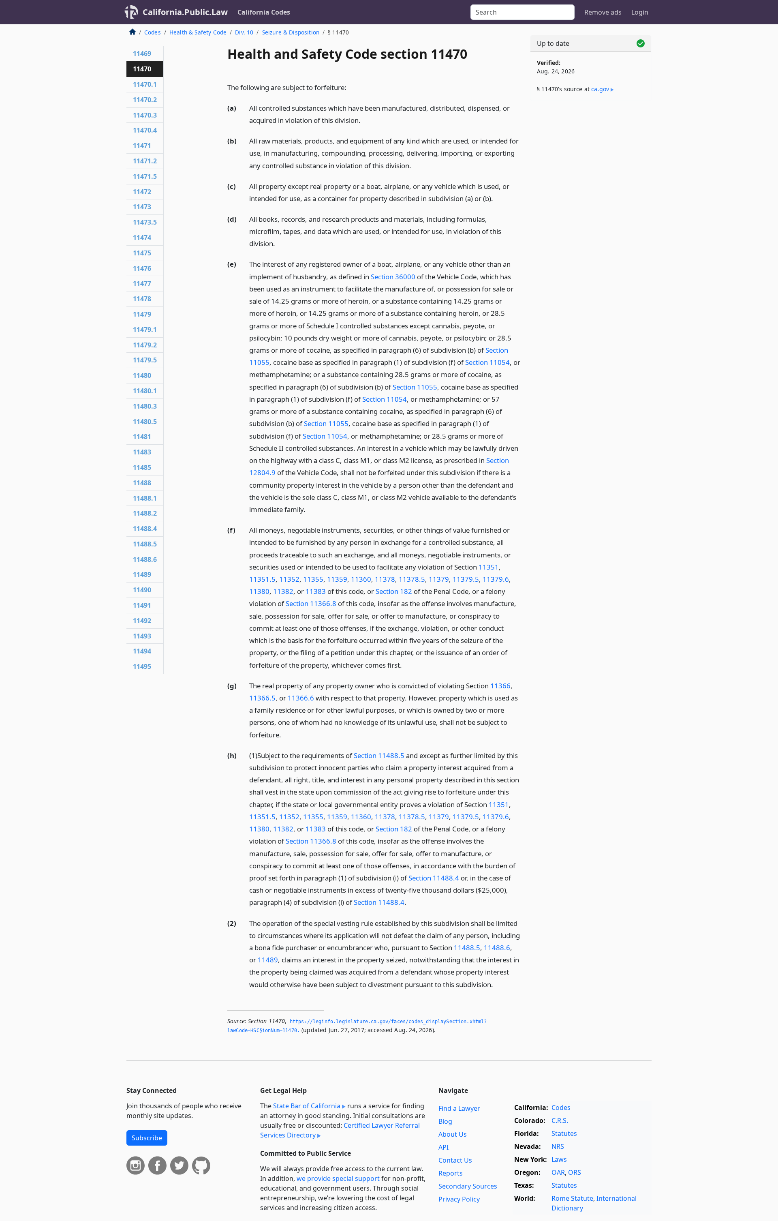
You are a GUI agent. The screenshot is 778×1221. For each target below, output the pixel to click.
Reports (450, 1173)
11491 (142, 605)
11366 (500, 685)
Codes (152, 32)
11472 (142, 191)
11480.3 (145, 406)
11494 (142, 651)
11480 (142, 375)
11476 (142, 268)
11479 (142, 314)
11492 (142, 620)
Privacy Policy (459, 1199)
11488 (142, 482)
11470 (142, 68)
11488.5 (467, 947)
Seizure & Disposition (290, 32)
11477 (142, 283)
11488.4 (145, 528)
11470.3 (145, 115)
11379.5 (466, 579)
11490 (142, 589)
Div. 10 (244, 32)
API (443, 1147)
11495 (142, 666)
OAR (558, 1172)
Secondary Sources (467, 1186)
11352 (289, 579)
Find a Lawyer (459, 1108)
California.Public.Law (185, 11)
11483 (142, 452)
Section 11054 (487, 362)
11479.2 (145, 345)
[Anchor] (351, 87)
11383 (316, 591)
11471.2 (145, 160)
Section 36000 (393, 276)
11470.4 (145, 130)
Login (639, 12)
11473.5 (145, 222)
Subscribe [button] (147, 1137)
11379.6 (496, 579)
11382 (283, 591)
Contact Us (455, 1160)
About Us (452, 1134)
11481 (142, 436)
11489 (268, 959)
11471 (142, 145)
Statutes (564, 1133)
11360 (361, 579)
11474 (142, 237)
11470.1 (145, 84)
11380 (259, 591)
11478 (142, 298)
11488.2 (145, 513)
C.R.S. (559, 1120)
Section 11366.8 (311, 603)
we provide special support (338, 1178)
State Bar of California (306, 1105)
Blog (445, 1121)
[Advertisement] (591, 234)
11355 (313, 579)
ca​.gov (600, 89)
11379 (439, 579)
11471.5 (145, 176)
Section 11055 (415, 387)
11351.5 (262, 579)
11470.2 (145, 99)
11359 (337, 579)
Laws (559, 1159)
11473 (142, 206)
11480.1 (145, 390)
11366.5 (262, 698)
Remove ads (603, 12)
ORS (574, 1172)
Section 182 (394, 591)
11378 (385, 579)
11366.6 (301, 698)
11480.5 (145, 421)
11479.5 (145, 360)
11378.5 (412, 579)
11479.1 (145, 329)
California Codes (263, 12)
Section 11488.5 (379, 755)
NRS (557, 1146)
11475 (142, 252)
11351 (489, 567)
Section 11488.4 (433, 878)
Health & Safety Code (198, 32)
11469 (142, 53)
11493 (142, 636)
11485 (142, 467)
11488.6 (497, 947)
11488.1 (145, 498)
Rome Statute (572, 1198)
